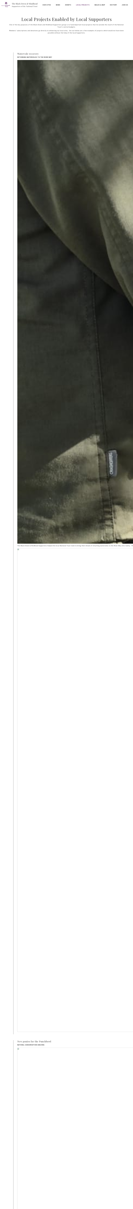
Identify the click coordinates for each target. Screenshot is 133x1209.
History (113, 5)
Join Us (125, 5)
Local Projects (83, 5)
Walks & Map (100, 5)
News (58, 5)
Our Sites (47, 5)
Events (68, 5)
